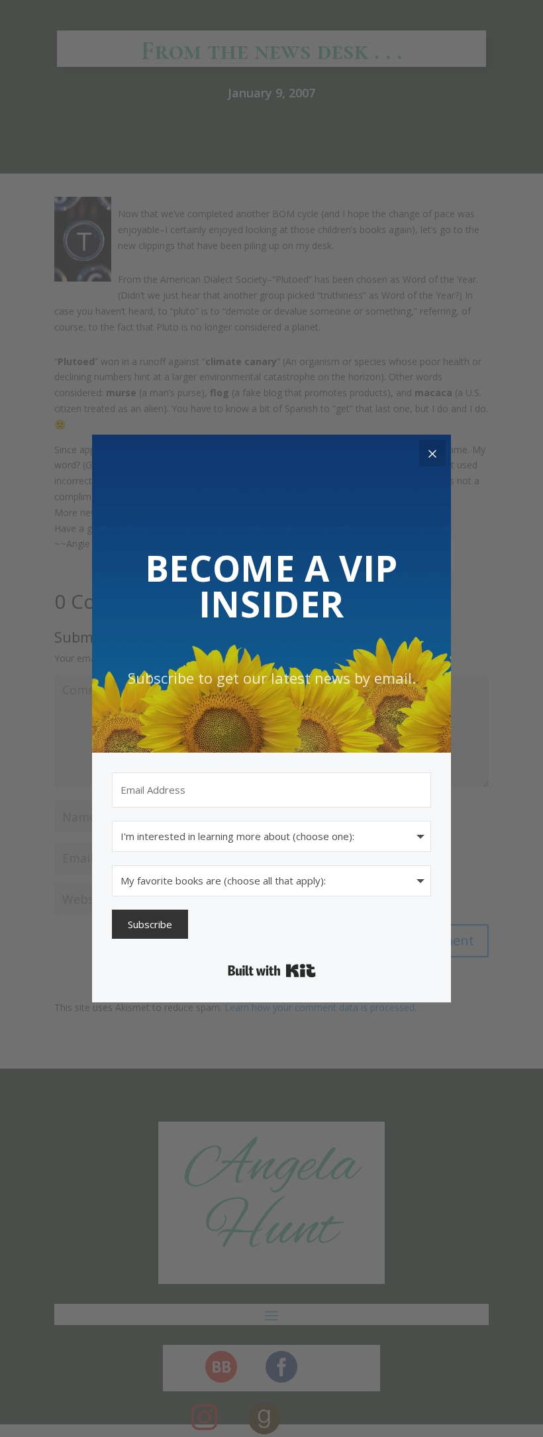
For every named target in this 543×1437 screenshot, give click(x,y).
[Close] (432, 453)
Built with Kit (272, 971)
